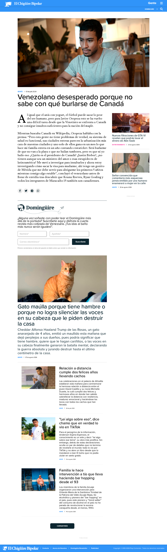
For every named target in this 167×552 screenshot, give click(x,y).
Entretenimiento (118, 145)
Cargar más (62, 526)
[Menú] (161, 3)
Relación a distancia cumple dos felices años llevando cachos (78, 372)
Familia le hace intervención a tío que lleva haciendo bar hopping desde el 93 (81, 476)
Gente (152, 3)
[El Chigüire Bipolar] (23, 4)
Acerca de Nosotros (60, 548)
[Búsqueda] (161, 9)
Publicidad (95, 548)
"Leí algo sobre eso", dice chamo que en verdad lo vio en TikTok (79, 423)
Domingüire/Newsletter (79, 548)
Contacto (45, 548)
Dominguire (149, 9)
